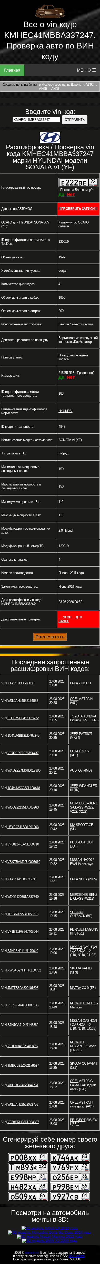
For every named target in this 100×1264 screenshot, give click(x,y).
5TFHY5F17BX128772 (23, 718)
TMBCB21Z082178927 (23, 1065)
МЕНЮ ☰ (86, 70)
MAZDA (75, 988)
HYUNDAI (65, 411)
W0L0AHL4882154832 (22, 701)
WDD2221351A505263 (23, 807)
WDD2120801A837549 (23, 897)
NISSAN (76, 860)
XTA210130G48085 (20, 683)
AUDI (73, 770)
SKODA (75, 968)
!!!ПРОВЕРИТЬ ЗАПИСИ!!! (77, 209)
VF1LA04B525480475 (22, 1046)
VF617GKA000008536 (22, 1005)
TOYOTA (76, 716)
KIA (72, 825)
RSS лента (77, 1256)
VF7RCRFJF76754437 (23, 753)
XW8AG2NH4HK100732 (24, 970)
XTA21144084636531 (22, 879)
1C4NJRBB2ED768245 (23, 735)
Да (61, 194)
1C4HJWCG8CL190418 (23, 788)
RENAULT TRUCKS (84, 1003)
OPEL (74, 699)
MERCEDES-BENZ (83, 803)
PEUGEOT (78, 842)
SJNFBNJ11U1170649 (22, 951)
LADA (74, 683)
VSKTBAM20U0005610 (23, 862)
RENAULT (77, 929)
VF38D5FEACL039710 (23, 844)
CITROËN (77, 751)
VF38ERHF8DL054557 (23, 1122)
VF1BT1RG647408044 (23, 932)
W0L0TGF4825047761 (22, 1085)
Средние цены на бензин (20, 84)
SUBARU (76, 912)
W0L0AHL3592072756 (22, 1104)
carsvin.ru (31, 1253)
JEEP (74, 734)
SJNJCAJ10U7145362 (22, 1025)
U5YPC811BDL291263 (23, 827)
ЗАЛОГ (63, 621)
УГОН (67, 617)
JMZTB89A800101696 (22, 988)
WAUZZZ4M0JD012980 (24, 770)
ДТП (79, 617)
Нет (71, 194)
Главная (12, 70)
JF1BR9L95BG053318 (22, 914)
